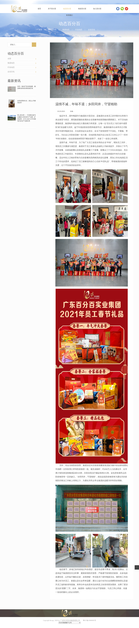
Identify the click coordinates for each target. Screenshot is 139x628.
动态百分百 (67, 9)
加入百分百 (97, 9)
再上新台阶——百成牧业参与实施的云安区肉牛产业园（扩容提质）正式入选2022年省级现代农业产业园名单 (26, 118)
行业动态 (78, 30)
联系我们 (69, 15)
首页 (39, 9)
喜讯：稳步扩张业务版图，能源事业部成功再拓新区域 (26, 87)
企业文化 (91, 30)
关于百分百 (52, 9)
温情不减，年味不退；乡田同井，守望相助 (86, 104)
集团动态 (65, 30)
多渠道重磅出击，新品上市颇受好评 (26, 101)
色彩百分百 (82, 9)
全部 (9, 58)
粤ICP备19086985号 (89, 620)
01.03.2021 (61, 111)
